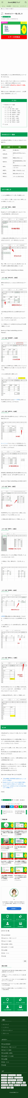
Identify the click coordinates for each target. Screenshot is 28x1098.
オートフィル (4, 443)
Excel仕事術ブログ (14, 2)
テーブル (19, 1075)
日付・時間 (19, 1082)
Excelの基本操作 (6, 935)
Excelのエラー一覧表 (10, 104)
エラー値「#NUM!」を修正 (13, 120)
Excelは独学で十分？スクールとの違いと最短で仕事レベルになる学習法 (14, 984)
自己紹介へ (14, 908)
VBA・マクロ (6, 953)
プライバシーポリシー (8, 1030)
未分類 (4, 956)
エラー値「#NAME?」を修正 (13, 112)
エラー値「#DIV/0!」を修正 (13, 114)
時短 (24, 1082)
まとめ (6, 124)
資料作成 (3, 1087)
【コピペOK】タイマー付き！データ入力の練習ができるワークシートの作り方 (14, 979)
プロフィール (6, 1033)
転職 (8, 1087)
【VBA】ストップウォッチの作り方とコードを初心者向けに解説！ (14, 975)
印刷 (9, 1082)
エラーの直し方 (8, 107)
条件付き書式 (4, 1085)
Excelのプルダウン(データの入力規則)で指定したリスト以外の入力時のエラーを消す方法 (14, 783)
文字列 (13, 1082)
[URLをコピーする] (25, 806)
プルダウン (4, 1080)
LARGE (3, 616)
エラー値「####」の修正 (12, 109)
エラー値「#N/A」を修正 (12, 116)
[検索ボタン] (25, 2)
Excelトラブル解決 (6, 16)
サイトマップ (6, 1024)
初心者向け (22, 800)
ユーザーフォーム (12, 1080)
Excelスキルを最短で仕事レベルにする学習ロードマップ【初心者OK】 (14, 988)
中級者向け (20, 1080)
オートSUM (16, 399)
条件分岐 (11, 1085)
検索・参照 (17, 1085)
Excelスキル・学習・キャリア (9, 938)
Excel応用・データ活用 (8, 947)
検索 (25, 961)
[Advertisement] (14, 55)
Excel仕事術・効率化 (7, 944)
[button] (3, 806)
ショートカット (12, 1075)
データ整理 (16, 800)
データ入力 (4, 1077)
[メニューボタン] (2, 2)
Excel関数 (5, 950)
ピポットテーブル (18, 1077)
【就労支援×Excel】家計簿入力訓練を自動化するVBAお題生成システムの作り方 (14, 971)
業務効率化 (23, 1085)
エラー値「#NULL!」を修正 (13, 122)
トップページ (6, 1027)
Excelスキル (4, 1075)
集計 (12, 1087)
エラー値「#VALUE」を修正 (13, 110)
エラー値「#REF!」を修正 (13, 118)
